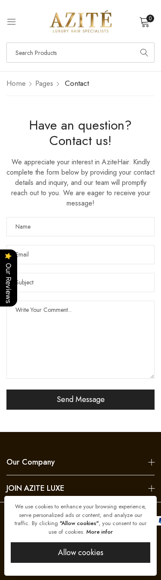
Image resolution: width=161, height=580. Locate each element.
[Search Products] (144, 52)
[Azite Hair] (81, 21)
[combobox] (80, 52)
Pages (44, 83)
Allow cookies (80, 552)
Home (16, 83)
